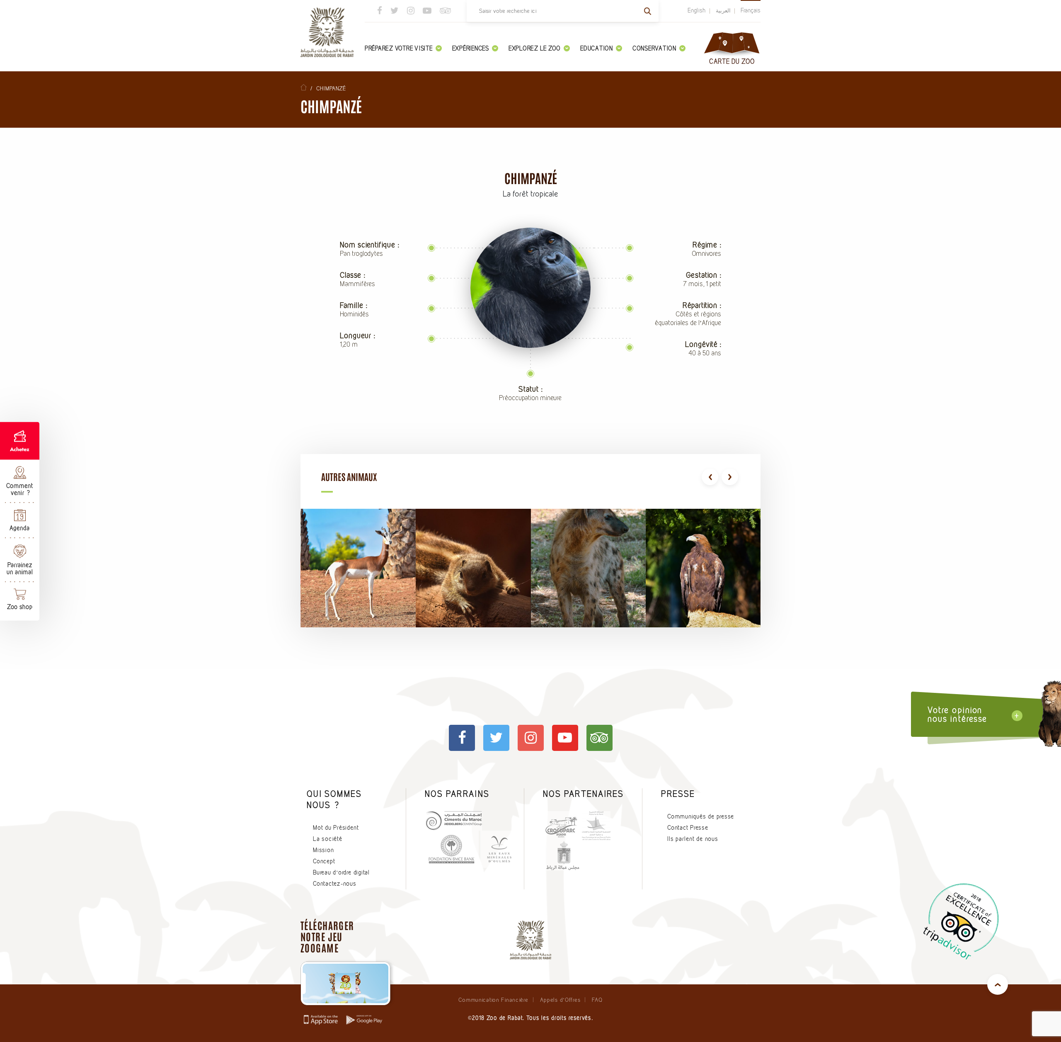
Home (303, 87)
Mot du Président (336, 827)
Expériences (470, 48)
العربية (723, 10)
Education (596, 48)
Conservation (654, 48)
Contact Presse (687, 827)
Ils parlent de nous (692, 839)
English (697, 10)
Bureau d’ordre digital (341, 872)
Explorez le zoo (535, 48)
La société (327, 839)
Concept (324, 861)
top (997, 984)
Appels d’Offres (560, 1000)
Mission (323, 850)
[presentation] (710, 477)
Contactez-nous (334, 883)
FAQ (597, 1000)
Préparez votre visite (399, 48)
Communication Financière (493, 1000)
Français (751, 10)
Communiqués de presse (700, 816)
